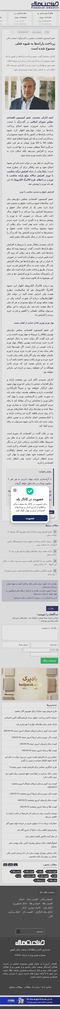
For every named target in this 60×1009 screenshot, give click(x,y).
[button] (15, 490)
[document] (30, 504)
